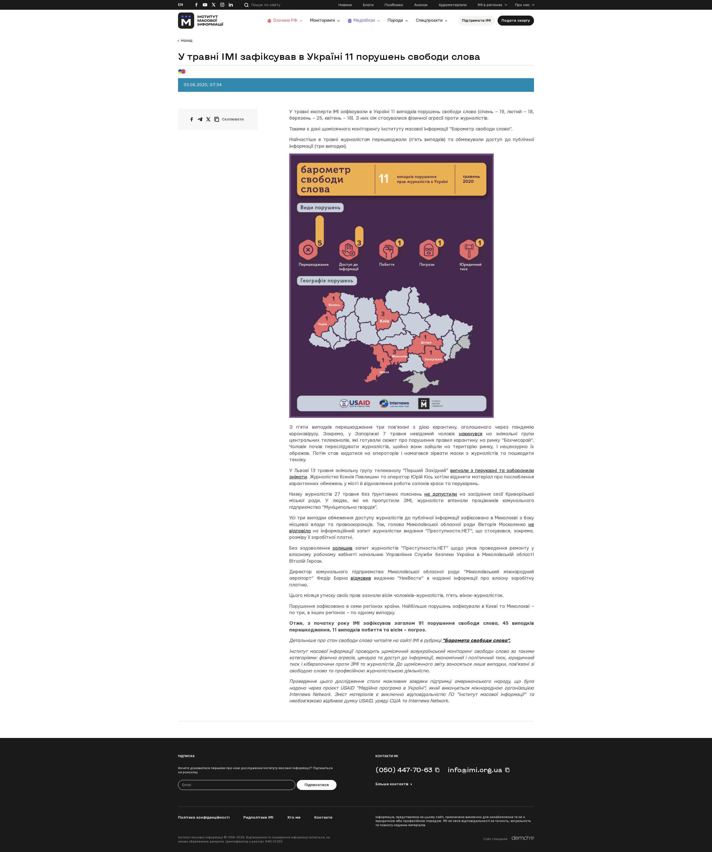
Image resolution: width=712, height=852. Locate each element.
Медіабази (364, 20)
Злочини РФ (285, 20)
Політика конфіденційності (203, 817)
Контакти (323, 817)
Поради (395, 20)
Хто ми (293, 817)
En (180, 5)
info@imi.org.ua (475, 769)
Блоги (368, 5)
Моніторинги (322, 20)
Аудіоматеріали (453, 5)
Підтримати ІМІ (476, 21)
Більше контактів (391, 784)
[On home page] (200, 21)
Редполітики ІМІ (258, 817)
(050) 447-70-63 (403, 769)
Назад (186, 41)
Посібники (394, 5)
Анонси (420, 5)
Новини (345, 5)
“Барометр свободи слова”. (476, 640)
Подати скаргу (515, 21)
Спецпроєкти (429, 20)
